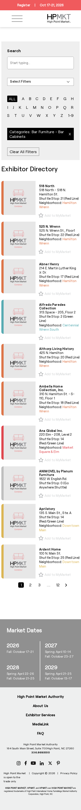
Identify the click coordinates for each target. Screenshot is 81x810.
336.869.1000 (40, 752)
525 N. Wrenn (49, 226)
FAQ (40, 733)
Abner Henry (49, 264)
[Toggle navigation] (17, 19)
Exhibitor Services (40, 715)
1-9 (71, 115)
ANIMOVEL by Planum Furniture (56, 473)
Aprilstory (47, 509)
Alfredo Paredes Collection (52, 306)
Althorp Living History (56, 349)
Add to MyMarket (58, 215)
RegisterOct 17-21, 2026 (40, 5)
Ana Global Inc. (51, 431)
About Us (40, 706)
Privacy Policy (68, 773)
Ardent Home (50, 549)
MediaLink (40, 724)
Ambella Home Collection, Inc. (51, 388)
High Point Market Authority (40, 696)
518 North (46, 186)
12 (58, 585)
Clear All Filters (23, 151)
